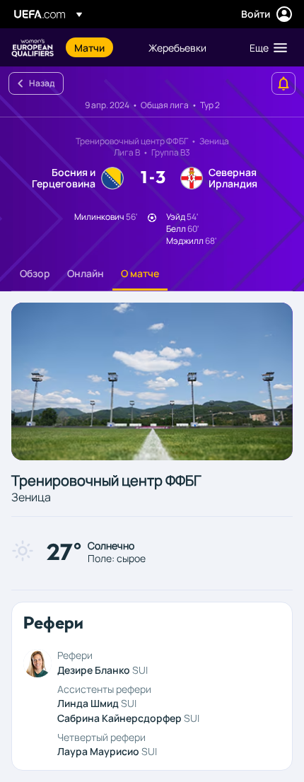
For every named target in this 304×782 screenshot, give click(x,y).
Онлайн (85, 273)
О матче (140, 273)
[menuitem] (99, 47)
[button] (265, 47)
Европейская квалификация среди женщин (32, 47)
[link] (89, 47)
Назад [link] (41, 83)
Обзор (35, 273)
